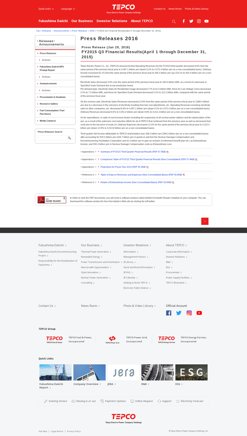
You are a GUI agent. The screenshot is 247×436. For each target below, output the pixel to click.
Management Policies (135, 256)
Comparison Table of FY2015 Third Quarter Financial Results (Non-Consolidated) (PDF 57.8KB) (148, 159)
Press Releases (79, 31)
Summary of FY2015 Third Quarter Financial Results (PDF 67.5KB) (133, 152)
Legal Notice (57, 431)
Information (130, 251)
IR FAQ (127, 272)
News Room (175, 8)
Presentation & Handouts (53, 97)
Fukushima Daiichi (53, 21)
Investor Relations (112, 21)
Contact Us (159, 8)
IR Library (128, 262)
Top (38, 31)
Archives (46, 60)
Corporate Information (178, 251)
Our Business (82, 21)
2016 (92, 31)
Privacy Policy (74, 431)
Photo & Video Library (196, 8)
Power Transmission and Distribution (100, 262)
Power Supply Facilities (177, 277)
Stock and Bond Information (138, 267)
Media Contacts (48, 121)
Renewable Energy (90, 256)
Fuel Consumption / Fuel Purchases (52, 112)
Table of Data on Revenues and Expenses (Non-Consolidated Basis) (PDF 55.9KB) (141, 174)
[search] (174, 22)
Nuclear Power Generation (94, 277)
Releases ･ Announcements (55, 31)
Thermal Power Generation (95, 251)
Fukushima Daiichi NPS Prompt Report (52, 68)
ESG (168, 267)
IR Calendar (129, 277)
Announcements (48, 83)
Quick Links (45, 8)
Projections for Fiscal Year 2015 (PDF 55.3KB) (123, 167)
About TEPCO (142, 21)
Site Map (43, 431)
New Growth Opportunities (95, 267)
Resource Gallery (49, 104)
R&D (168, 262)
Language (66, 8)
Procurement (172, 272)
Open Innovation (89, 272)
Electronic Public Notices (136, 287)
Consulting (86, 282)
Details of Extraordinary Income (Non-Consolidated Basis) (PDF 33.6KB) (136, 182)
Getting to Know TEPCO (136, 282)
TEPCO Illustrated (175, 282)
